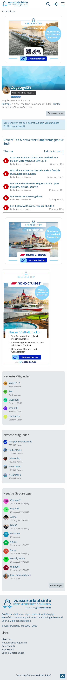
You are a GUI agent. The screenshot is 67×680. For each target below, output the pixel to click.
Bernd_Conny (17, 558)
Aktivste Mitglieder (16, 435)
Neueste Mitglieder (16, 376)
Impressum (8, 649)
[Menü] (63, 4)
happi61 (14, 508)
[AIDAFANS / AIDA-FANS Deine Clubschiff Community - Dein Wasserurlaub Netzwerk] (22, 4)
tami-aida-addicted (20, 575)
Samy (13, 550)
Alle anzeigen (56, 585)
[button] (55, 113)
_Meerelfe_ (14, 458)
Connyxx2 (15, 500)
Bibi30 (13, 525)
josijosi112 (14, 383)
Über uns (7, 639)
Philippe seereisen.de (20, 441)
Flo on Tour (15, 466)
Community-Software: (33, 675)
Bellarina (15, 533)
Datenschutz (8, 645)
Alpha (13, 516)
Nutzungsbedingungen (14, 642)
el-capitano (15, 474)
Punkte (56, 103)
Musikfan (14, 399)
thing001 (15, 566)
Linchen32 (14, 416)
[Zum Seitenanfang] (62, 676)
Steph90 (13, 407)
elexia (13, 541)
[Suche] (48, 4)
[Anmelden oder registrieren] (55, 4)
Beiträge (6, 103)
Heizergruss (15, 449)
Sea (11, 391)
